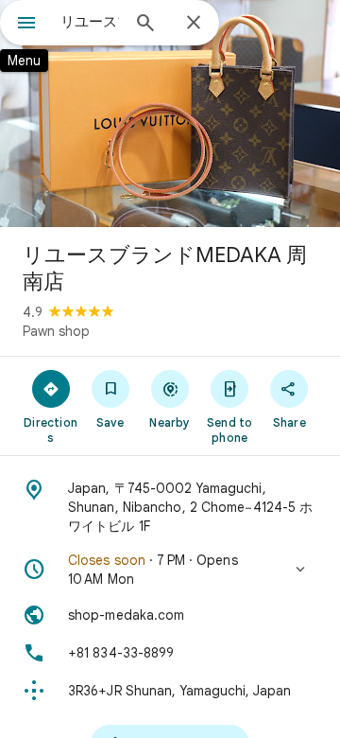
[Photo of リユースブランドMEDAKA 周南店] (170, 113)
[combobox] (89, 21)
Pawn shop (56, 331)
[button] (170, 569)
